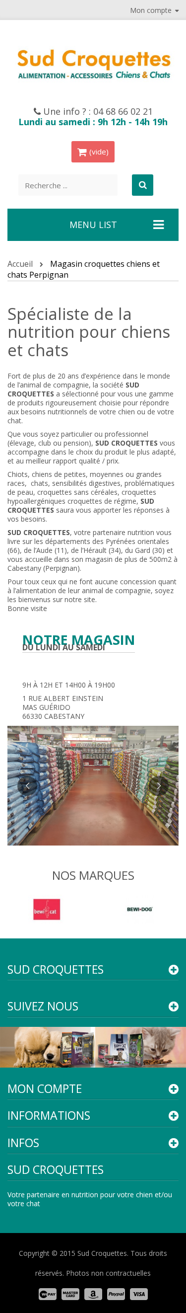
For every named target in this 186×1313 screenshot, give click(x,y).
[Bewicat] (46, 908)
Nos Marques (93, 875)
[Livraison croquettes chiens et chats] (93, 62)
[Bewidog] (140, 908)
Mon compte (44, 1088)
